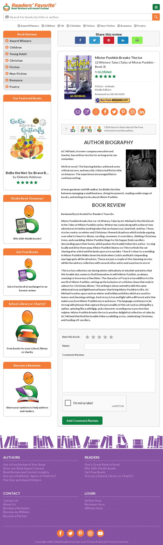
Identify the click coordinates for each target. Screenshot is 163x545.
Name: (66, 345)
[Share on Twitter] (94, 40)
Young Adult (18, 54)
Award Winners (30, 25)
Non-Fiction (107, 25)
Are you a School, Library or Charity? (109, 476)
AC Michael (104, 71)
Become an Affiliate (16, 512)
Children (50, 25)
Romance (126, 25)
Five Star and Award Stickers (22, 480)
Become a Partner (15, 516)
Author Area (93, 500)
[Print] (137, 40)
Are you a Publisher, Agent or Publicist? (29, 476)
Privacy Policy (95, 541)
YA (62, 25)
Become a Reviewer (16, 508)
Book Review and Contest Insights (26, 472)
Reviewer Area (94, 504)
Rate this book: (71, 336)
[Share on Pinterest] (108, 40)
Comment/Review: (73, 354)
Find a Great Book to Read (102, 464)
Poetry (141, 25)
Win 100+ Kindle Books (100, 468)
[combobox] (81, 17)
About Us (9, 504)
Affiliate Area (94, 508)
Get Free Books (95, 472)
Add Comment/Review (82, 420)
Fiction (90, 25)
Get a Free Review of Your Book (24, 464)
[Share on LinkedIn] (123, 40)
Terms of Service (118, 541)
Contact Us (10, 500)
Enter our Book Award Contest (23, 468)
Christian (75, 25)
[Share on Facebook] (80, 40)
